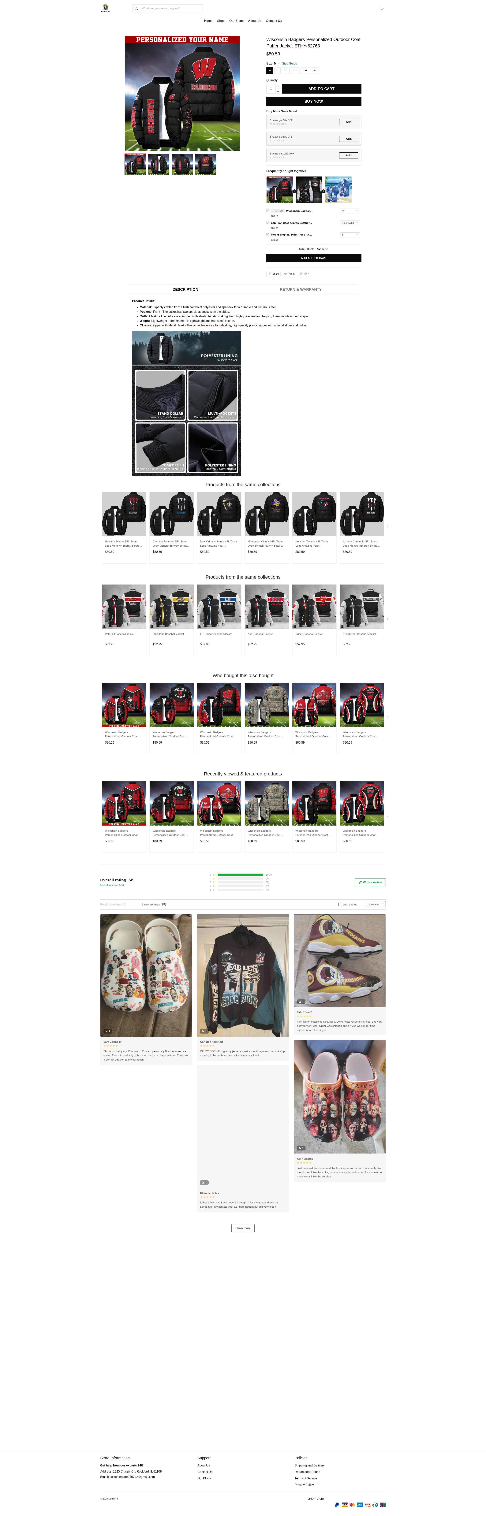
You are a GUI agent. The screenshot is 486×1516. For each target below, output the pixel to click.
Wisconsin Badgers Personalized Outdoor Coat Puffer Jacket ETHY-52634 (216, 735)
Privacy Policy (304, 1484)
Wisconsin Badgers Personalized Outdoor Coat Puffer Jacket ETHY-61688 (169, 735)
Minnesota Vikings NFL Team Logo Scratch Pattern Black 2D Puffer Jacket (266, 544)
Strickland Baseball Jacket (168, 633)
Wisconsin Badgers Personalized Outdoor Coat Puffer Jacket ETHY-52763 (299, 210)
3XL (305, 70)
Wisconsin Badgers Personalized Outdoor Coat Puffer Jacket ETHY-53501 (311, 735)
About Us (254, 20)
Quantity (272, 80)
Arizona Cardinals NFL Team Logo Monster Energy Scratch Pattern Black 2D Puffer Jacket (361, 544)
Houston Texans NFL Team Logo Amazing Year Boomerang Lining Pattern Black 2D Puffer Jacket (311, 544)
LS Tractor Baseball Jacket (216, 633)
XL (285, 70)
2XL (295, 70)
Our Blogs (236, 20)
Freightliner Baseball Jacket (359, 633)
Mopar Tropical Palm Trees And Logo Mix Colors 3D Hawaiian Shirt (292, 234)
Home (208, 20)
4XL (316, 70)
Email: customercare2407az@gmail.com (127, 1476)
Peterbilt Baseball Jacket (119, 633)
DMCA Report (316, 1499)
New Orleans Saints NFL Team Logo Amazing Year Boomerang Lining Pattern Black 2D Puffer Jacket (218, 544)
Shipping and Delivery (310, 1465)
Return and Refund (307, 1471)
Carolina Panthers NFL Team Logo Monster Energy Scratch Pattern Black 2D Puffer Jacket (171, 544)
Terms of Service (306, 1478)
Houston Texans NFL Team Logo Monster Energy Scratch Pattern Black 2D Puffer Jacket (123, 544)
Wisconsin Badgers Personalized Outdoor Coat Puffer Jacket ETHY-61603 (359, 735)
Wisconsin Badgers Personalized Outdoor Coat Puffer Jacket (121, 735)
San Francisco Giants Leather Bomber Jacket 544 (292, 222)
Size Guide (289, 63)
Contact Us (274, 20)
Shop (221, 20)
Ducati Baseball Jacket (309, 633)
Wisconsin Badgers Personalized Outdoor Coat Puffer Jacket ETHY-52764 (264, 735)
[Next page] (388, 527)
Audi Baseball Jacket (260, 633)
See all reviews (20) (112, 884)
